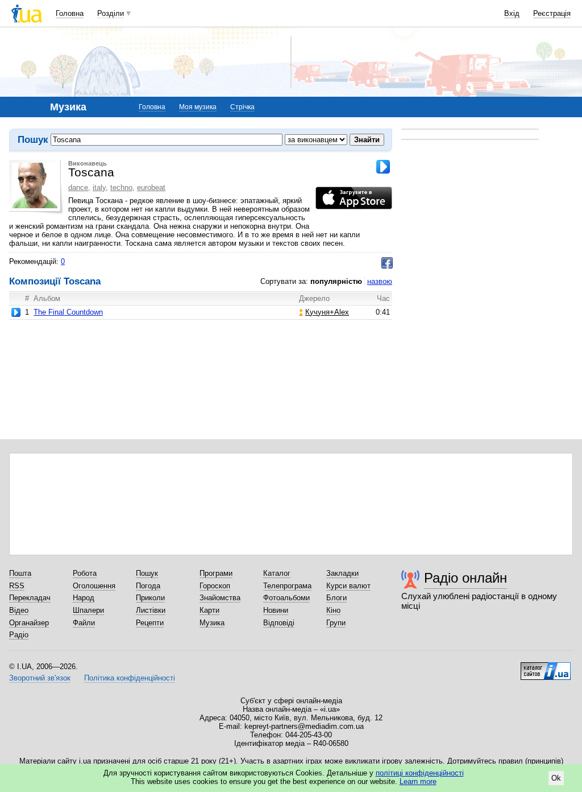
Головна (70, 13)
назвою (379, 281)
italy (99, 187)
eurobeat (151, 187)
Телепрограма (287, 585)
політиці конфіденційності (420, 773)
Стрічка (242, 107)
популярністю (336, 281)
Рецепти (150, 622)
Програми (215, 573)
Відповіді (278, 622)
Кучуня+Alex (327, 312)
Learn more (418, 781)
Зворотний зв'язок (39, 678)
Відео (18, 610)
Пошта (20, 573)
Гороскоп (214, 585)
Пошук (147, 573)
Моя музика (198, 107)
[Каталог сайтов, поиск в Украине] (546, 666)
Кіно (333, 610)
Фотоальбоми (286, 597)
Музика (212, 622)
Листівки (150, 610)
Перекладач (30, 597)
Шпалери (88, 610)
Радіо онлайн (465, 577)
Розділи (110, 13)
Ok (556, 778)
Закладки (342, 573)
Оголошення (94, 585)
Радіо (18, 634)
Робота (85, 573)
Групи (336, 622)
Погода (148, 585)
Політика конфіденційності (129, 678)
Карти (209, 610)
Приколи (150, 597)
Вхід (511, 13)
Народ (83, 597)
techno (121, 187)
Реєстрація (552, 13)
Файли (84, 622)
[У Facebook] (387, 263)
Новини (275, 610)
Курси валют (348, 585)
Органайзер (29, 622)
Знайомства (219, 597)
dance (78, 187)
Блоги (336, 597)
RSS (16, 585)
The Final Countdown (68, 312)
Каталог (276, 573)
